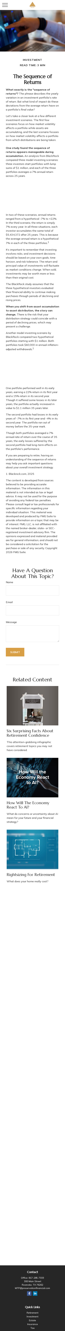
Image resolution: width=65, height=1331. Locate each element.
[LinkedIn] (35, 1293)
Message (11, 622)
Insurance (32, 1324)
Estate (32, 1320)
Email (9, 602)
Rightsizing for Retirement (31, 874)
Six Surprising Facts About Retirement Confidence (30, 733)
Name (9, 582)
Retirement (32, 1312)
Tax (32, 1328)
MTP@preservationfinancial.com (32, 1288)
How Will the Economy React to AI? (28, 805)
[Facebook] (29, 1293)
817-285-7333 (36, 1277)
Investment (32, 1316)
